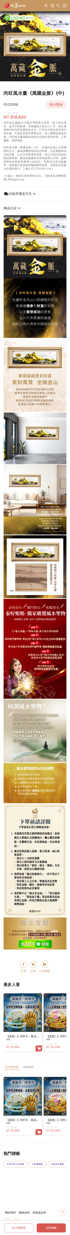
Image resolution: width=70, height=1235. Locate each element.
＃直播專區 (37, 1164)
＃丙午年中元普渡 (15, 1164)
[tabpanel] (35, 46)
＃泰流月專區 (57, 1164)
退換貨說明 (39, 1212)
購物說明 (24, 1212)
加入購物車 (19, 1227)
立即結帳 (51, 1227)
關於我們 (10, 1212)
